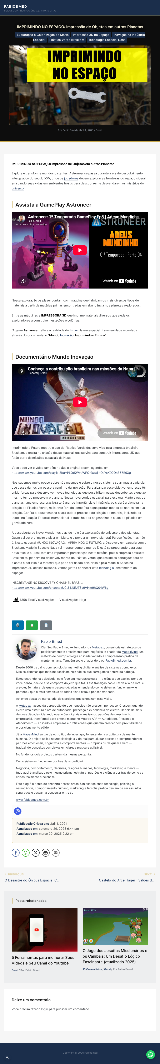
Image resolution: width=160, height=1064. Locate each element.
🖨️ (18, 625)
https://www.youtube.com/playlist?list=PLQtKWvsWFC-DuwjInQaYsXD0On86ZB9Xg (71, 473)
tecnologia (106, 568)
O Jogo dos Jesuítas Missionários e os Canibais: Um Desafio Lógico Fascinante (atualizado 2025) (115, 956)
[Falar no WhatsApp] (150, 1054)
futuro (74, 330)
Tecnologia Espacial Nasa (106, 40)
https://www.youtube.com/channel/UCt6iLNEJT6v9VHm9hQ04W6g (60, 588)
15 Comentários (92, 969)
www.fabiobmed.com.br (32, 799)
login (44, 1009)
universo (18, 188)
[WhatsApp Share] (26, 853)
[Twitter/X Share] (36, 853)
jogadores (71, 178)
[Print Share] (46, 853)
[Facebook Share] (16, 853)
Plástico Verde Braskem (66, 40)
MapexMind (130, 651)
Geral (99, 130)
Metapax (98, 647)
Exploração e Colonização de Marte (43, 35)
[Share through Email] (56, 853)
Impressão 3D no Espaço (91, 35)
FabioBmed (15, 6)
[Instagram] (17, 811)
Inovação (67, 335)
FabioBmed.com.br (118, 660)
